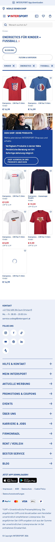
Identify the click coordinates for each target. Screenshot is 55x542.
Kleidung (9, 50)
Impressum (7, 489)
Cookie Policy (40, 489)
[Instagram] (5, 333)
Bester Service (13, 453)
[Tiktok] (21, 333)
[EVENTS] (27, 404)
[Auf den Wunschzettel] (25, 78)
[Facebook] (13, 333)
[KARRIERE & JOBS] (27, 424)
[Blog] (27, 463)
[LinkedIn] (21, 341)
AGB (17, 489)
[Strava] (5, 350)
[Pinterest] (13, 341)
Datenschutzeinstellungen (13, 494)
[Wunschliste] (43, 16)
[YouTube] (5, 341)
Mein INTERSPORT (14, 373)
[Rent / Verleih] (27, 443)
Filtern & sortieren (27, 57)
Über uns (9, 413)
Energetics (25, 66)
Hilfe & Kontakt (14, 363)
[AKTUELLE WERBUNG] (27, 384)
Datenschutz (27, 489)
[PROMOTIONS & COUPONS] (27, 394)
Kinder (7, 66)
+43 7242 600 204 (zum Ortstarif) (17, 310)
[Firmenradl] (27, 433)
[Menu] (4, 16)
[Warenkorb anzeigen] (50, 16)
